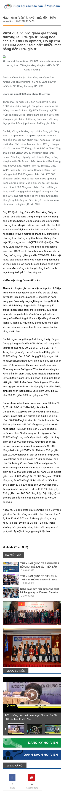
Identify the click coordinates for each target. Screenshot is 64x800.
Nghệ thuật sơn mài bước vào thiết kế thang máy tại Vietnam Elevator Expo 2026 (39, 592)
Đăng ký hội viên (43, 742)
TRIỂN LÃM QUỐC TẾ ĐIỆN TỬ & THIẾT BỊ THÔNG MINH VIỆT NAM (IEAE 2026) (38, 579)
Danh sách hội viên (41, 754)
